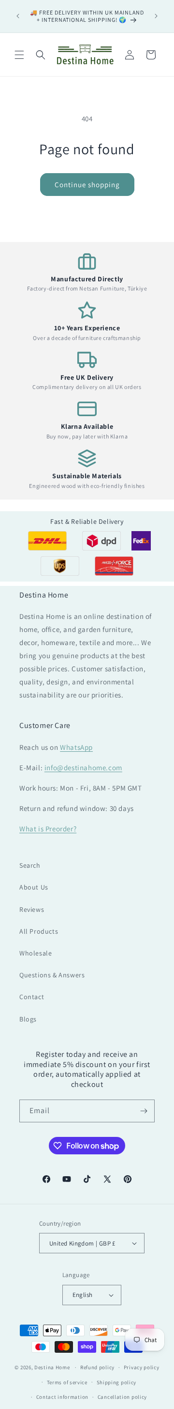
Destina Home (52, 1367)
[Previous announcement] (18, 16)
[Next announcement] (156, 16)
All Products (38, 931)
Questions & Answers (52, 975)
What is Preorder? (47, 828)
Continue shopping (87, 184)
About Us (33, 887)
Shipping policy (117, 1382)
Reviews (31, 909)
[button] (19, 54)
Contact (31, 996)
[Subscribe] (143, 1111)
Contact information (62, 1396)
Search (30, 865)
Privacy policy (142, 1367)
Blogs (28, 1019)
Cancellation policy (122, 1396)
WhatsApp (76, 747)
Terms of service (67, 1382)
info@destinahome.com (83, 767)
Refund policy (97, 1367)
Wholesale (35, 953)
